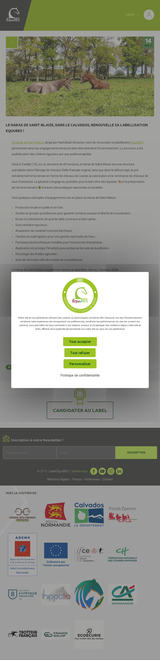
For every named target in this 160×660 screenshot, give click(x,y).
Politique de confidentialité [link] (80, 375)
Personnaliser (80, 364)
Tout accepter (80, 341)
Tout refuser (80, 353)
